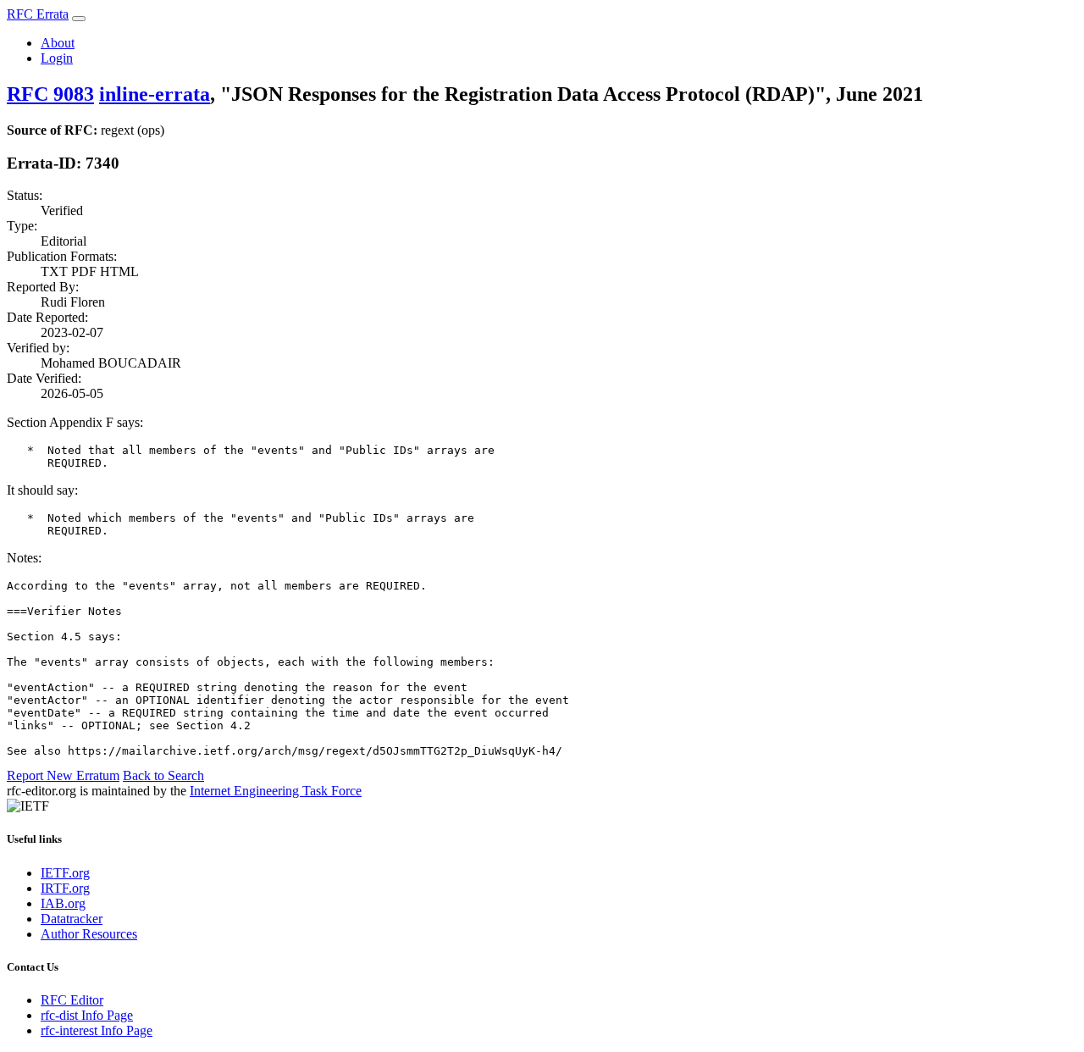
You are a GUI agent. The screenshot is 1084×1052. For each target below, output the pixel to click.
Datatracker (71, 918)
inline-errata (154, 94)
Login (57, 58)
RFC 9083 (50, 94)
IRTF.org (65, 888)
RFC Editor (72, 1000)
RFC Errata (38, 14)
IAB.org (63, 903)
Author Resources (89, 934)
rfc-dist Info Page (87, 1015)
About (58, 43)
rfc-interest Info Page (96, 1030)
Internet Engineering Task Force (276, 790)
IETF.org (65, 873)
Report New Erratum (63, 775)
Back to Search (163, 775)
